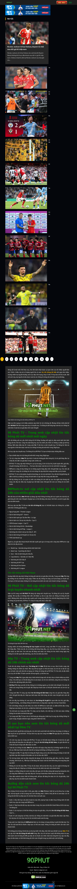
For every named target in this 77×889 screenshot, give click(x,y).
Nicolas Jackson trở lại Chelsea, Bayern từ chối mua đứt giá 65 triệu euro (25, 48)
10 (31, 359)
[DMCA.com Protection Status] (38, 877)
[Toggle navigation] (70, 2)
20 (36, 359)
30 (42, 359)
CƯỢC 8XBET (62, 2)
